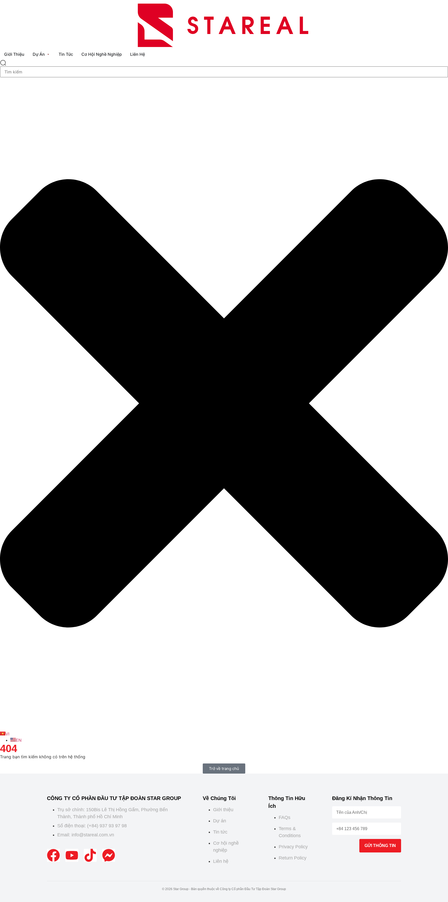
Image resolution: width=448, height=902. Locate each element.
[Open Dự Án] (48, 54)
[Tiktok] (90, 855)
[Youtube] (71, 855)
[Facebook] (53, 855)
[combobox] (224, 71)
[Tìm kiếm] (3, 63)
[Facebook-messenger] (108, 855)
